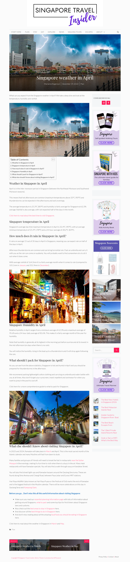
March (48, 451)
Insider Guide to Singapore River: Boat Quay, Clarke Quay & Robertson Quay (110, 418)
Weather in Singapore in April (23, 163)
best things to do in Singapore (43, 511)
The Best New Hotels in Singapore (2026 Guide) (109, 402)
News (61, 32)
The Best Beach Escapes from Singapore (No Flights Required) (110, 426)
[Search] (116, 350)
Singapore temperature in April (23, 166)
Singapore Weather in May (64, 546)
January (23, 265)
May (62, 523)
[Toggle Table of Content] (52, 159)
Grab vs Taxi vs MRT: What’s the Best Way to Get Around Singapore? (109, 441)
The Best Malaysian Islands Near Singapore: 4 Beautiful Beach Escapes (110, 411)
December (44, 265)
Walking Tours (75, 32)
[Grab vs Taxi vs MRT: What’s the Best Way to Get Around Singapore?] (96, 440)
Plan (27, 32)
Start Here (16, 32)
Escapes (89, 32)
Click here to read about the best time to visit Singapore (31, 215)
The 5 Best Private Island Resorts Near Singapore (109, 432)
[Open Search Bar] (118, 32)
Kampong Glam (30, 487)
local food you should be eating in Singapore (69, 514)
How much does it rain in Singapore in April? (28, 169)
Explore (51, 32)
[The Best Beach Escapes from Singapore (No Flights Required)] (96, 425)
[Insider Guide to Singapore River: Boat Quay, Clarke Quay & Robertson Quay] (106, 342)
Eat (42, 32)
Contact (111, 557)
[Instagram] (104, 103)
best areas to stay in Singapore (42, 508)
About (99, 32)
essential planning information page (48, 499)
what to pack (41, 502)
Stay (35, 32)
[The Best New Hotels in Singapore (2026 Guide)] (106, 299)
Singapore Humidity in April (22, 171)
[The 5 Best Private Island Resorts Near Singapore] (96, 432)
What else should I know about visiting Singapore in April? (33, 177)
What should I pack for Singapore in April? (27, 174)
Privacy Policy (103, 557)
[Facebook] (108, 103)
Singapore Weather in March (26, 546)
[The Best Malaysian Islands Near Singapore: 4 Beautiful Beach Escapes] (106, 321)
